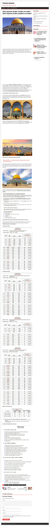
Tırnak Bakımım (11, 15)
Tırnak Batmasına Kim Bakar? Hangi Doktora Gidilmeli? (40, 40)
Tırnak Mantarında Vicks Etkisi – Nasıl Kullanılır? (42, 33)
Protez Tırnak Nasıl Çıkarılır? (39, 58)
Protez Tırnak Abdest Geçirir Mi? (38, 21)
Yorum (3, 500)
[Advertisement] (17, 42)
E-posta (3, 510)
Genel (16, 15)
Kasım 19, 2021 (6, 15)
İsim (3, 507)
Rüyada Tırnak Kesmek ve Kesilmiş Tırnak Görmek (42, 46)
